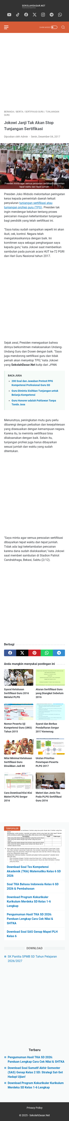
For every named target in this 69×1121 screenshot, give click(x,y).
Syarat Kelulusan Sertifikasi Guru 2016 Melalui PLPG (16, 693)
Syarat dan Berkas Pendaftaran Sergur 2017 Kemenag (47, 727)
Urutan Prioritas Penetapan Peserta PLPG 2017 (47, 762)
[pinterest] (34, 653)
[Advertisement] (34, 71)
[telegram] (51, 15)
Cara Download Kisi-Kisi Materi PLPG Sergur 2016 (18, 796)
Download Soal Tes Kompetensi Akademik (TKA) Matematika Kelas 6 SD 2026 (34, 871)
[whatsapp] (60, 15)
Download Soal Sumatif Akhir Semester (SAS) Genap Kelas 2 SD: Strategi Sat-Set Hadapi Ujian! (35, 1072)
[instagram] (43, 15)
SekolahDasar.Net (39, 1115)
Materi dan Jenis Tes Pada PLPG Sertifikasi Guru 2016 (49, 796)
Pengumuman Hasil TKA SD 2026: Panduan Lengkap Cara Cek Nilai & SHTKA (30, 919)
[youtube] (9, 15)
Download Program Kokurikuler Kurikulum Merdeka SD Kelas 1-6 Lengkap (29, 901)
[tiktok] (17, 15)
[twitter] (34, 15)
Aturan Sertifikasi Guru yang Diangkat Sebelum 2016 (49, 693)
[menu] (8, 27)
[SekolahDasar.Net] (34, 6)
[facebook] (26, 15)
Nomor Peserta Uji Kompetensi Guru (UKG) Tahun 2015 (18, 727)
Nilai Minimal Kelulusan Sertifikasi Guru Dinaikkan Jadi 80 (18, 762)
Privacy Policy (35, 1107)
